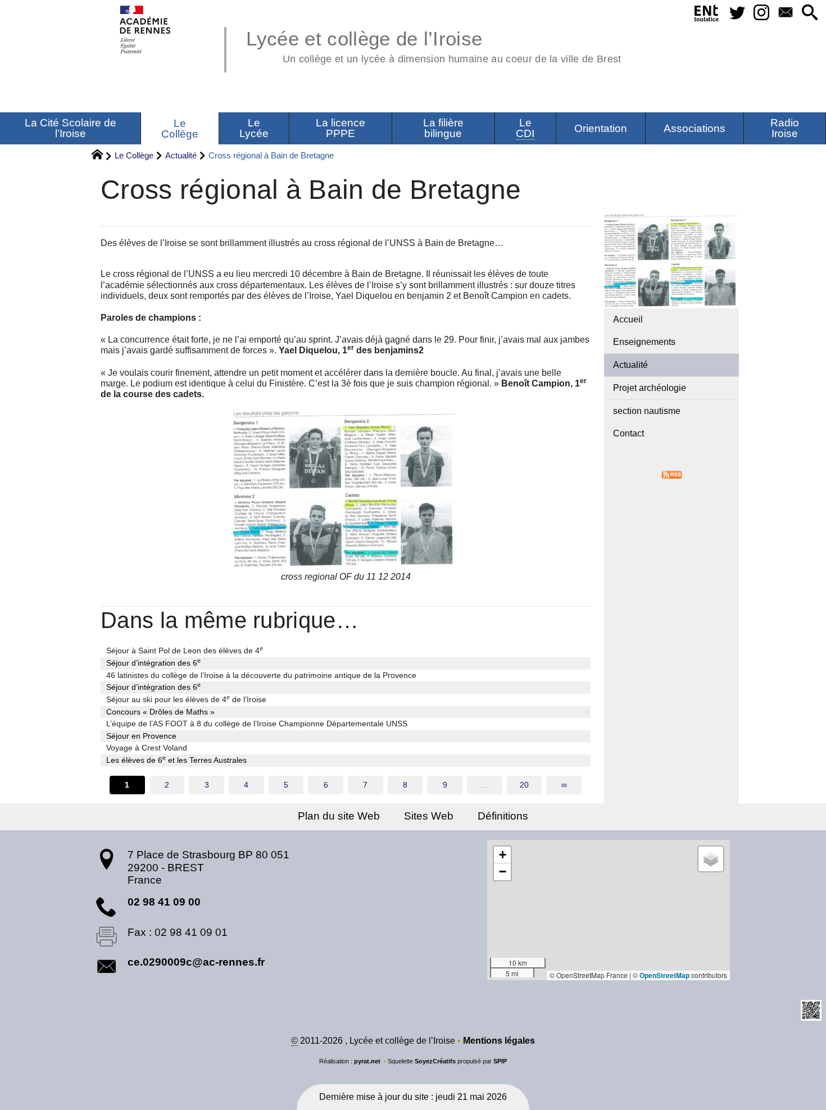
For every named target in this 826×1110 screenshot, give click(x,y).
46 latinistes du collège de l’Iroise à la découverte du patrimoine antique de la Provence (261, 675)
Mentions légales (499, 1040)
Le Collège (134, 155)
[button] (809, 13)
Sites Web (428, 816)
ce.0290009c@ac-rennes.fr (196, 962)
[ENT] (707, 15)
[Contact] (785, 13)
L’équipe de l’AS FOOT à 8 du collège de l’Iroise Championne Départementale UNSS (256, 723)
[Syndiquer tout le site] (672, 474)
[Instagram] (761, 13)
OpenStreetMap (664, 975)
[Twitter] (737, 13)
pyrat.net (367, 1061)
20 (524, 784)
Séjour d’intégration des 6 (153, 662)
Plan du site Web (339, 816)
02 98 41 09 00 (164, 902)
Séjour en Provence (141, 735)
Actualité (181, 155)
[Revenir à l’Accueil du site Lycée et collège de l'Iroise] (145, 29)
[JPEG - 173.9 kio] (345, 488)
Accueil (628, 319)
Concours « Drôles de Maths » (160, 711)
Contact (628, 433)
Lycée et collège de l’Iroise (433, 45)
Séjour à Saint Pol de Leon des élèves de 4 (184, 650)
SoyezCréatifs (435, 1061)
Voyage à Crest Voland (146, 747)
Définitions (503, 816)
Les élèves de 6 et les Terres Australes (176, 759)
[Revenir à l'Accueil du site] (102, 156)
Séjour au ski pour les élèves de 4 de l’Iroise (186, 699)
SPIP (500, 1061)
